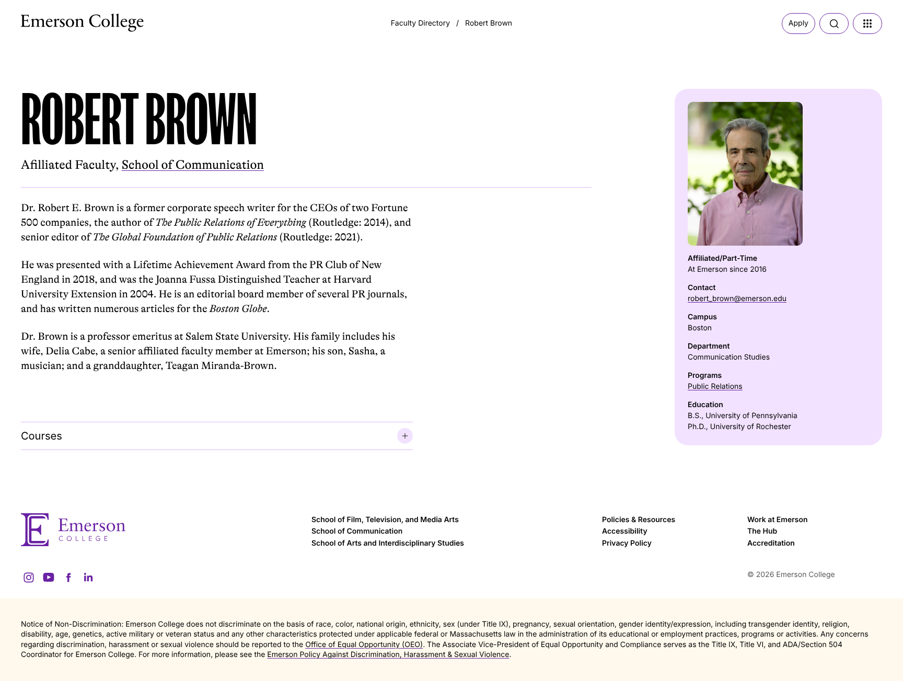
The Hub (762, 531)
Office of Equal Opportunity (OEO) (364, 644)
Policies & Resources (638, 519)
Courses (41, 436)
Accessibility (624, 531)
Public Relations (715, 386)
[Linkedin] (88, 577)
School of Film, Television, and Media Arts (385, 519)
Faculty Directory (420, 23)
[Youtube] (48, 577)
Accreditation (771, 543)
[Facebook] (68, 577)
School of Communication (193, 165)
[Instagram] (29, 577)
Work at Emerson (777, 519)
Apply (798, 23)
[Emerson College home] (161, 529)
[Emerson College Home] (63, 20)
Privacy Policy (627, 543)
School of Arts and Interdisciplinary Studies (387, 543)
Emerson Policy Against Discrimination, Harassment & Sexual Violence (388, 654)
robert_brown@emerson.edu (737, 298)
